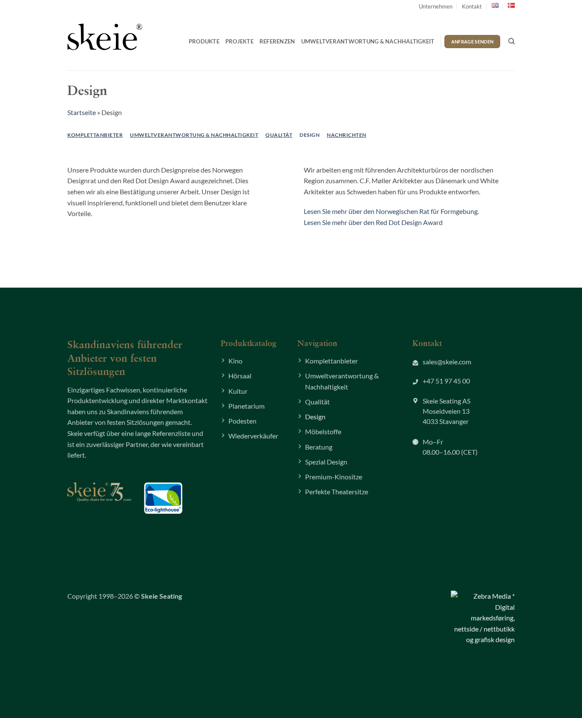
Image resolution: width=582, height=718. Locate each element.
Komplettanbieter (95, 135)
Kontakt (472, 6)
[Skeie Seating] (104, 36)
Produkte (204, 41)
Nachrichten (346, 135)
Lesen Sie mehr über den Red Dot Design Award (373, 222)
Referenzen (277, 41)
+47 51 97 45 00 (446, 381)
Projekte (239, 41)
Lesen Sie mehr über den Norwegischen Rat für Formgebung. (391, 211)
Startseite (81, 112)
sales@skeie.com (447, 362)
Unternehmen (435, 6)
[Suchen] (511, 41)
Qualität (278, 135)
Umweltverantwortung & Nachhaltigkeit (368, 41)
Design (310, 135)
